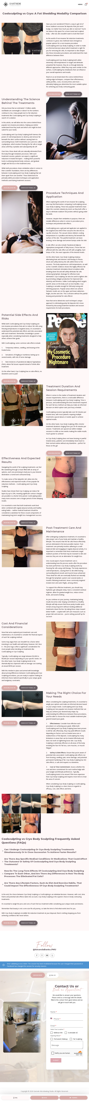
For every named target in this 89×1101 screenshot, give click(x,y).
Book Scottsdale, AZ (73, 94)
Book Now (38, 975)
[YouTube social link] (47, 955)
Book (45, 1097)
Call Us (53, 975)
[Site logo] (12, 4)
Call (16, 1097)
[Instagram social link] (42, 955)
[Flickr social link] (52, 955)
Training (74, 1097)
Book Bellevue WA (54, 94)
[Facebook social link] (37, 955)
